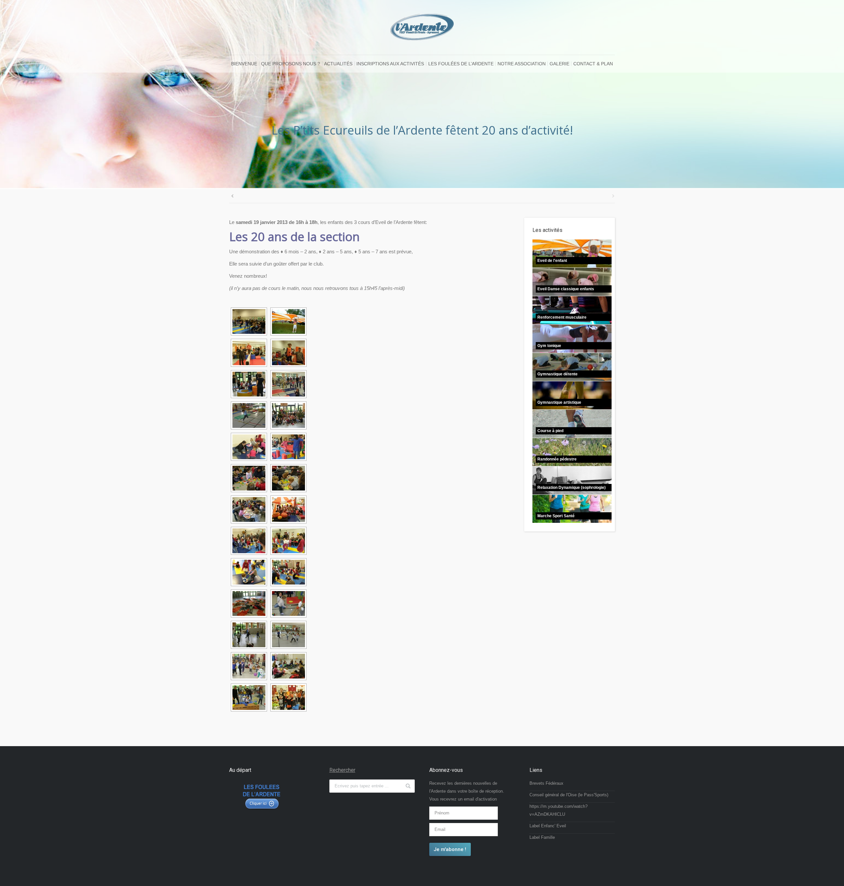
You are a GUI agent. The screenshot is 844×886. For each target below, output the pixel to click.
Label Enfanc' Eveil (547, 825)
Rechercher (342, 770)
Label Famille (542, 837)
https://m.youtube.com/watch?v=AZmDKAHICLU (558, 810)
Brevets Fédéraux (546, 783)
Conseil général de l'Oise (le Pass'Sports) (568, 794)
